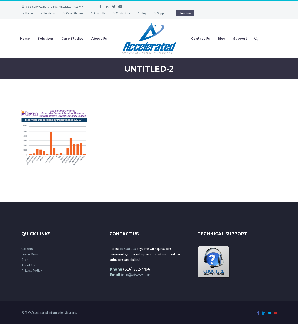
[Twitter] (113, 6)
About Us (100, 13)
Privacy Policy (31, 270)
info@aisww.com (136, 274)
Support (162, 13)
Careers (27, 248)
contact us (128, 248)
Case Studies (74, 13)
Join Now (185, 13)
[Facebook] (100, 6)
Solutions (49, 13)
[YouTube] (120, 6)
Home (29, 13)
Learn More (29, 254)
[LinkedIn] (107, 6)
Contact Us (123, 13)
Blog (144, 13)
